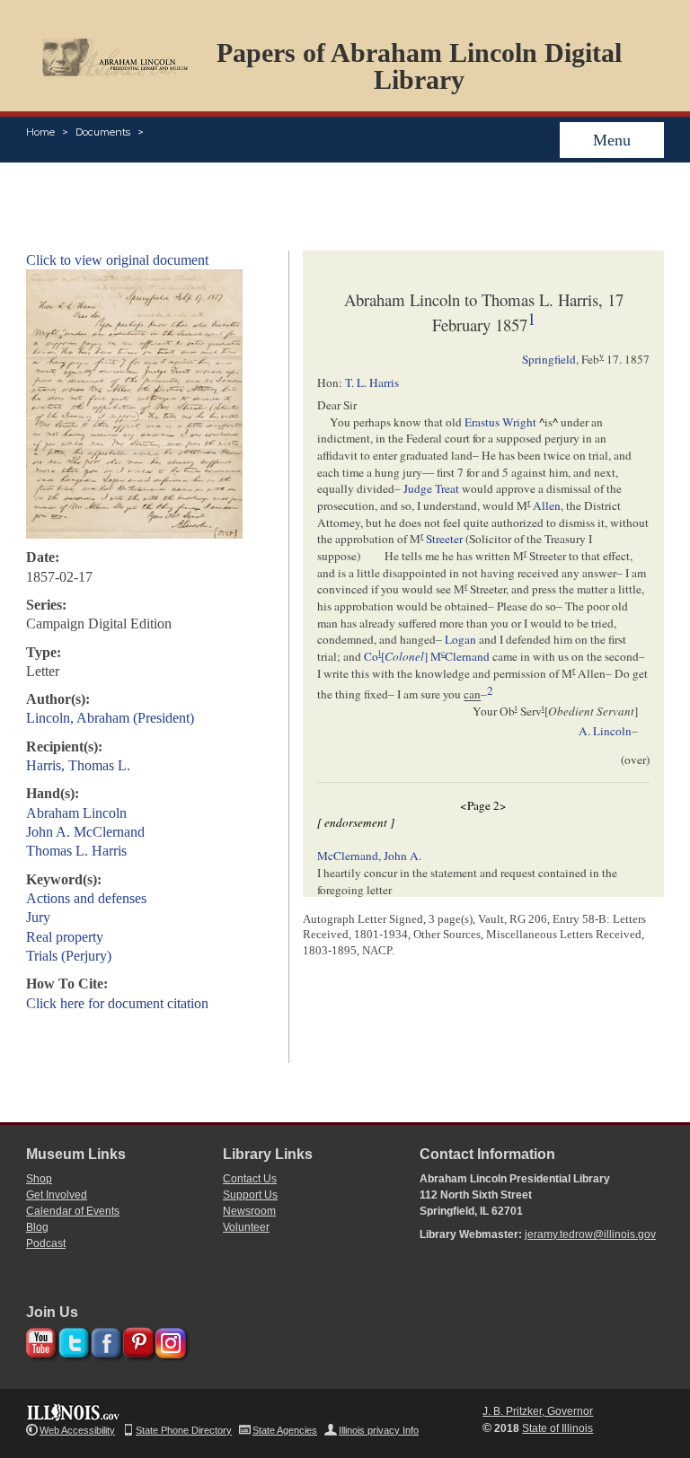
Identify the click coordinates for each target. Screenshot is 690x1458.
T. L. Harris (372, 382)
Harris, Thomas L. (78, 765)
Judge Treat (431, 488)
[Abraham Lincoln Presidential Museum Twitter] (71, 1340)
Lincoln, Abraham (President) (110, 717)
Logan (460, 639)
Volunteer (246, 1227)
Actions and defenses (86, 898)
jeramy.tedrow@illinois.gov (590, 1234)
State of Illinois (557, 1428)
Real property (64, 936)
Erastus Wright (500, 422)
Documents (102, 132)
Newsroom (249, 1211)
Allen (547, 505)
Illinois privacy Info (379, 1430)
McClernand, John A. (369, 856)
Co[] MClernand (427, 656)
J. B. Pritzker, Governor (537, 1411)
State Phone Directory (184, 1430)
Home (40, 132)
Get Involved (56, 1195)
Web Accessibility (77, 1430)
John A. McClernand (85, 831)
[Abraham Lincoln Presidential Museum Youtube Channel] (39, 1340)
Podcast (46, 1243)
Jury (38, 917)
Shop (39, 1179)
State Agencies (284, 1430)
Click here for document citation (117, 1003)
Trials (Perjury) (68, 955)
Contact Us (250, 1179)
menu (612, 140)
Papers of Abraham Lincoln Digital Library (419, 66)
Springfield (549, 359)
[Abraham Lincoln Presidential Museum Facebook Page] (104, 1340)
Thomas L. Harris (76, 850)
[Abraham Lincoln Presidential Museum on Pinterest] (136, 1340)
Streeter (444, 539)
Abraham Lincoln (76, 813)
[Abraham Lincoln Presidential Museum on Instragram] (168, 1340)
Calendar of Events (72, 1211)
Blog (37, 1227)
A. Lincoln (605, 731)
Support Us (250, 1195)
